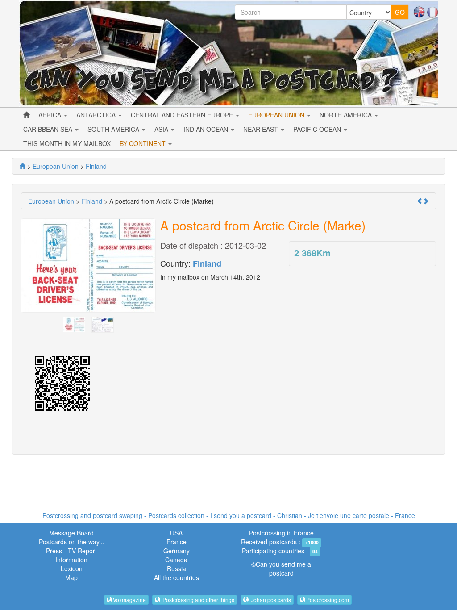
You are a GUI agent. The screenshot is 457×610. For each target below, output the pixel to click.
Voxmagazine (129, 599)
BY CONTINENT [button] (143, 143)
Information (71, 559)
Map (71, 577)
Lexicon (72, 568)
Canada (176, 559)
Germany (176, 550)
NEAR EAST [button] (261, 129)
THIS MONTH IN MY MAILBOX (67, 143)
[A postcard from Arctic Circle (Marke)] (74, 323)
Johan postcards (270, 599)
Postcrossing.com (327, 599)
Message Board (71, 532)
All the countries (176, 577)
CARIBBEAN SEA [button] (48, 129)
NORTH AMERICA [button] (347, 114)
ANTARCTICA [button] (96, 114)
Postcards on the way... (71, 541)
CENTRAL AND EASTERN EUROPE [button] (183, 114)
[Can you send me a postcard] (22, 166)
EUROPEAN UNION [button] (277, 114)
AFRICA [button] (50, 114)
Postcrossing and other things (197, 599)
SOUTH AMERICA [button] (114, 129)
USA (176, 532)
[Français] (432, 11)
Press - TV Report (71, 550)
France (176, 541)
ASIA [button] (162, 129)
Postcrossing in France (281, 532)
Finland (207, 263)
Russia (176, 568)
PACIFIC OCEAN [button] (318, 129)
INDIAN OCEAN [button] (206, 129)
